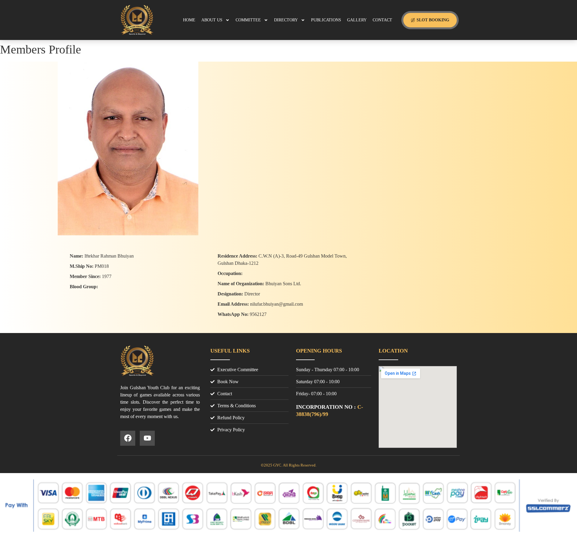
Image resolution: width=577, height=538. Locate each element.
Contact (382, 20)
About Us (211, 20)
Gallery (357, 20)
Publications (326, 20)
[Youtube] (147, 438)
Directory (286, 20)
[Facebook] (127, 438)
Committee (248, 20)
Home (189, 20)
